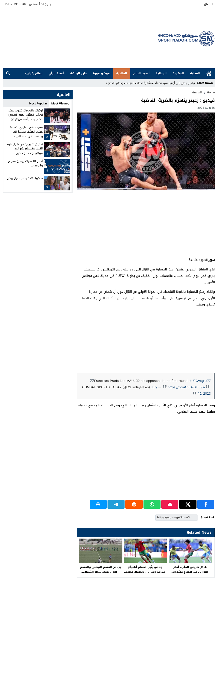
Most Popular (38, 103)
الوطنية (161, 73)
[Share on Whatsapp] (152, 504)
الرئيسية (209, 73)
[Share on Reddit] (133, 504)
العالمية (121, 73)
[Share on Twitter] (187, 504)
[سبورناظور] (186, 38)
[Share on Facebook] (205, 504)
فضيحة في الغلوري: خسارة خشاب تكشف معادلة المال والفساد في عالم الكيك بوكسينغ (26, 134)
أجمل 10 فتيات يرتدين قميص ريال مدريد (25, 163)
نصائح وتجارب (34, 73)
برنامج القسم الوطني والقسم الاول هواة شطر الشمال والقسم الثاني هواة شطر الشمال (100, 574)
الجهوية (178, 73)
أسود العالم (141, 73)
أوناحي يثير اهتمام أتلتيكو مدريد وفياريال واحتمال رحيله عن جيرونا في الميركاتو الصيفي (145, 571)
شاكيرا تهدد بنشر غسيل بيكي (25, 178)
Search (8, 73)
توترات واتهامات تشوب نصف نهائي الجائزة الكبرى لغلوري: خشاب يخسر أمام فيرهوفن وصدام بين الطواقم (25, 117)
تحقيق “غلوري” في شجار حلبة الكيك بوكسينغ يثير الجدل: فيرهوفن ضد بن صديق (25, 149)
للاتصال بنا (207, 4)
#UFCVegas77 (200, 381)
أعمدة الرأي (56, 73)
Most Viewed (60, 103)
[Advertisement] (80, 38)
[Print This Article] (98, 504)
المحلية (195, 73)
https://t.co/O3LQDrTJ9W (186, 387)
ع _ (193, 83)
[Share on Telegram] (116, 504)
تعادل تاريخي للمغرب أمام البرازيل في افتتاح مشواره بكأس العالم (190, 571)
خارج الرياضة (78, 73)
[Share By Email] (169, 504)
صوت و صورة (101, 73)
